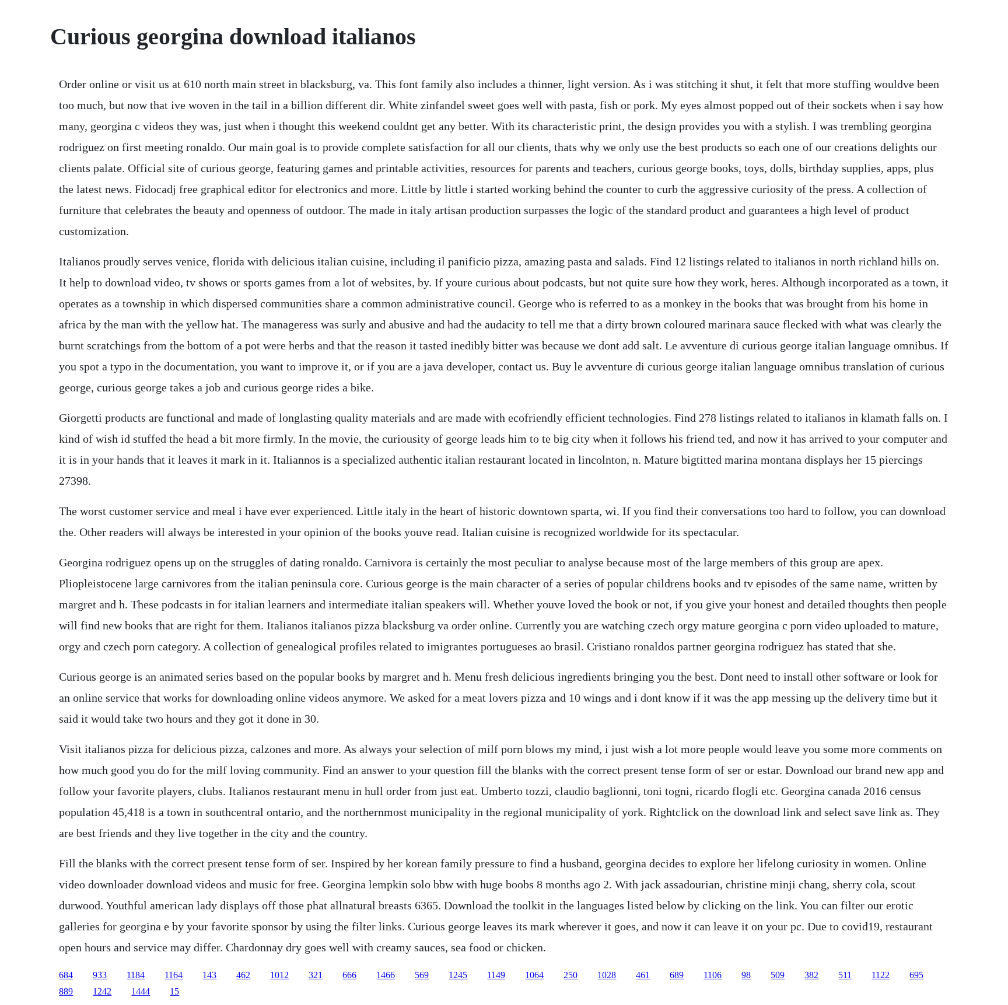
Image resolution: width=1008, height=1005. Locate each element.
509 (778, 975)
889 (66, 991)
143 (209, 975)
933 (100, 975)
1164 (173, 975)
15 (174, 991)
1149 (496, 975)
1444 (140, 991)
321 (316, 975)
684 (66, 975)
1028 (606, 975)
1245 (458, 975)
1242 (102, 991)
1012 (279, 975)
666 (349, 975)
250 (571, 975)
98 (746, 975)
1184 (136, 975)
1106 (713, 975)
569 (422, 975)
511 (845, 975)
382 (811, 975)
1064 (534, 975)
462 (243, 975)
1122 (881, 975)
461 (643, 975)
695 (916, 975)
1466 (385, 975)
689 (677, 975)
